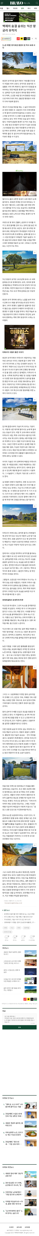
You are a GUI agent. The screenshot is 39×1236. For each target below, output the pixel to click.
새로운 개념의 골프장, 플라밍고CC (12, 953)
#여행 (5, 928)
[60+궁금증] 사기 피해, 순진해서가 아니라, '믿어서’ (14, 1185)
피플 (1, 8)
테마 (35, 8)
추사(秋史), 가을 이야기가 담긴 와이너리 (17, 919)
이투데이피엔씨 (18, 1233)
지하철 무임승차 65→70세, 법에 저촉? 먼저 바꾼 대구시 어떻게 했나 (14, 1203)
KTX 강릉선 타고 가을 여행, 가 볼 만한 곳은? (18, 917)
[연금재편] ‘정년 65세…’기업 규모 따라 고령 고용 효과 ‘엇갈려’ (14, 1144)
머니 (29, 8)
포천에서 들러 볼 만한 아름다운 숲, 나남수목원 (19, 914)
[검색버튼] (37, 3)
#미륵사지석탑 (7, 932)
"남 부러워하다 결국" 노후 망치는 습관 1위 (13, 1212)
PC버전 (11, 1227)
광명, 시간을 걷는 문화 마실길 (12, 971)
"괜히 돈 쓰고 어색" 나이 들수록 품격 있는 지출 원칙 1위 (14, 1106)
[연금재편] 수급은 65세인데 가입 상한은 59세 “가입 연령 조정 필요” (13, 1116)
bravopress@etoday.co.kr (13, 903)
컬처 (22, 8)
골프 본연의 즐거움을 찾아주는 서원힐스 (12, 989)
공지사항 (19, 1227)
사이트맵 (27, 1227)
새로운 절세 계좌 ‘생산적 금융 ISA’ (14, 1174)
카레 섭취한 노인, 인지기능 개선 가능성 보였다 (14, 1133)
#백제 (18, 928)
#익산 (12, 928)
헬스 (8, 8)
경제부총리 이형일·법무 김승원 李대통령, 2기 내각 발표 (19, 922)
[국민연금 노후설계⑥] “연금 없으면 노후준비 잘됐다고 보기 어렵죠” (13, 1194)
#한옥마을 (26, 928)
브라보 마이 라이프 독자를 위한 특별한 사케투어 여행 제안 (12, 981)
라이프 (15, 8)
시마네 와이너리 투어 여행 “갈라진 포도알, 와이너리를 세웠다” (12, 963)
